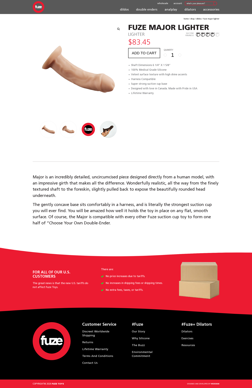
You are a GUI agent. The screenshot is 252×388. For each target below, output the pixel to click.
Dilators (190, 9)
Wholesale (162, 3)
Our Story (138, 331)
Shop (192, 19)
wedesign (215, 384)
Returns (87, 342)
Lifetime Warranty (95, 349)
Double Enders (146, 9)
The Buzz (138, 345)
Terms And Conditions (97, 356)
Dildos (124, 9)
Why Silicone (141, 338)
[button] (118, 29)
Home (186, 19)
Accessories (211, 9)
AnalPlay (171, 9)
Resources (188, 345)
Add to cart (144, 53)
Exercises (187, 338)
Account (178, 3)
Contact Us (90, 362)
